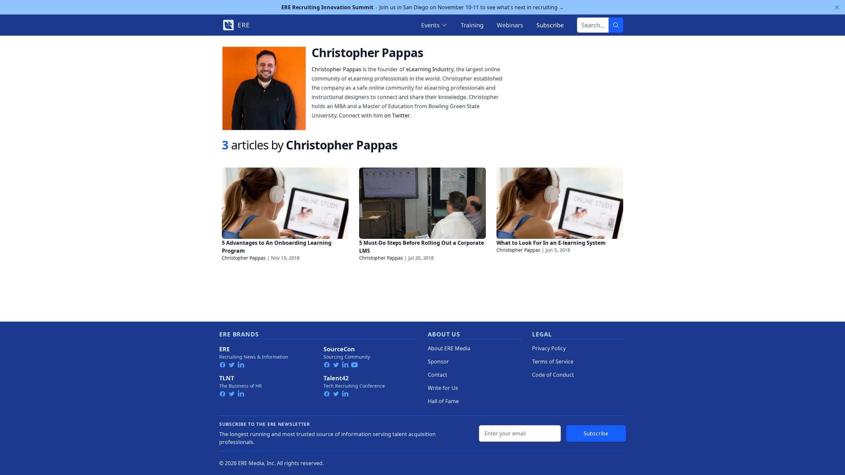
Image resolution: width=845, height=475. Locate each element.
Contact (437, 374)
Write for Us (443, 388)
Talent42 (336, 378)
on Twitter (397, 115)
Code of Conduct (553, 374)
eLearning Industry (430, 69)
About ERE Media (449, 348)
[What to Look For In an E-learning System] (559, 203)
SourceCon (339, 349)
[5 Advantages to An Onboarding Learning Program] (285, 203)
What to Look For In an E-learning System (551, 242)
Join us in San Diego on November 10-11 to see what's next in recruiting (422, 7)
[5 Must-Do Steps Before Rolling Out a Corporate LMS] (422, 203)
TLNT (226, 378)
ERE (224, 349)
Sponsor (438, 361)
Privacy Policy (549, 348)
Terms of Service (552, 361)
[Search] (616, 25)
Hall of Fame (443, 401)
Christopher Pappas (336, 69)
